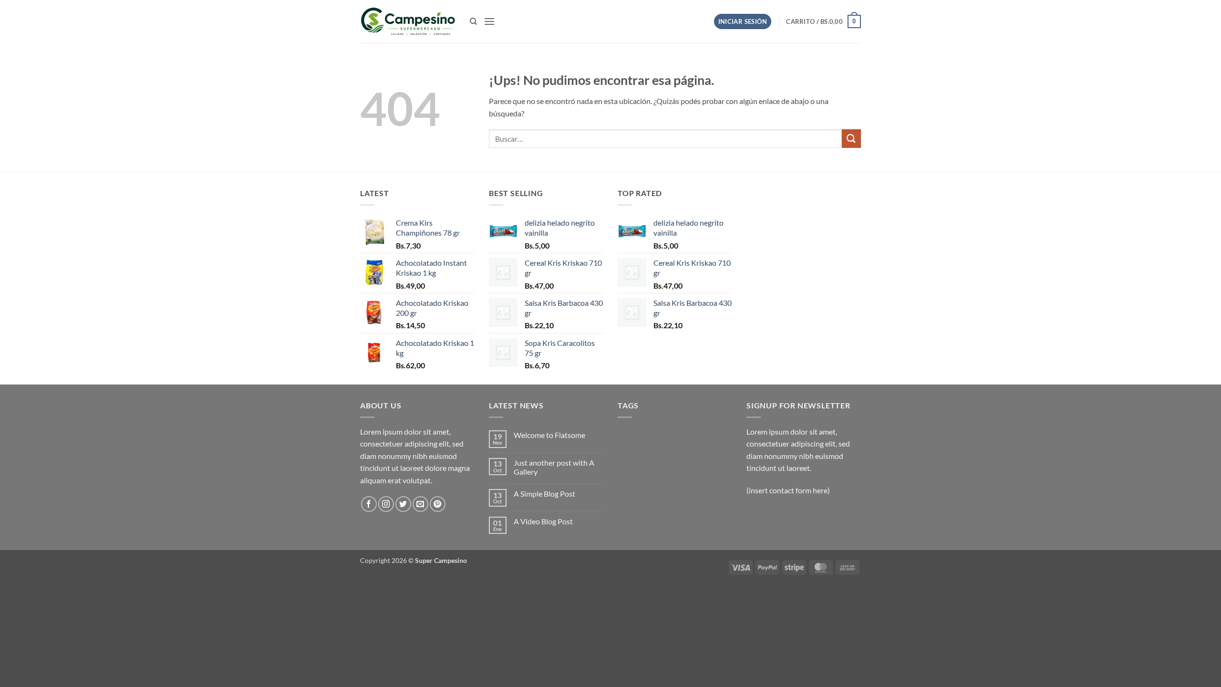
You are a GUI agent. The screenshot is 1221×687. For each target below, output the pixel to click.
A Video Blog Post (543, 521)
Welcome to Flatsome (549, 434)
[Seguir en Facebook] (369, 504)
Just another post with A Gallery (554, 467)
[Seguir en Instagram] (386, 504)
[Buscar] (473, 21)
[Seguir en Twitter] (403, 504)
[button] (489, 21)
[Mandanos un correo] (420, 504)
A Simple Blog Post (544, 493)
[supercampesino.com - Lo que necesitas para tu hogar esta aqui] (407, 21)
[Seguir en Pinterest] (437, 504)
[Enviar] (851, 138)
